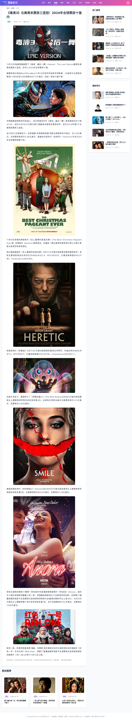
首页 (43, 3)
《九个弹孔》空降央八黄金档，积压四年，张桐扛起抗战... (115, 31)
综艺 (74, 3)
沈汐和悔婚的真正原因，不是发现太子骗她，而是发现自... (116, 131)
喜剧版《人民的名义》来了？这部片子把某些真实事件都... (116, 44)
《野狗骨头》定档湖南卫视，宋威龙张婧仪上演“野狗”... (116, 18)
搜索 (100, 3)
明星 (61, 3)
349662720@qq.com (75, 716)
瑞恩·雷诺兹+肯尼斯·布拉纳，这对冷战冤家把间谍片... (116, 93)
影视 (55, 3)
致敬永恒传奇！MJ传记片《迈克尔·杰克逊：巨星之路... (116, 69)
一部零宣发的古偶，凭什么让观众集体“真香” (116, 143)
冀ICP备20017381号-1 (98, 716)
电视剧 (87, 3)
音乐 (80, 3)
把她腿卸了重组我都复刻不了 (116, 105)
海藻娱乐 (60, 716)
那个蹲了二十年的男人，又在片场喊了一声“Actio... (116, 118)
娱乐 (49, 3)
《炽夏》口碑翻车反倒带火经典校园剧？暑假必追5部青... (116, 57)
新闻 (94, 3)
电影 (68, 3)
